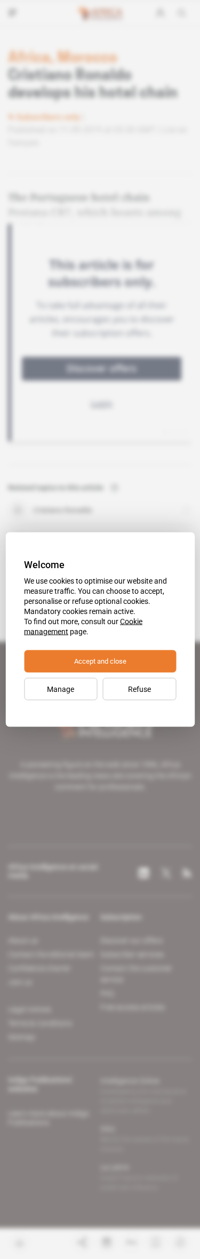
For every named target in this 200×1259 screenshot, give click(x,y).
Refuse (139, 689)
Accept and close (100, 661)
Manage (60, 689)
